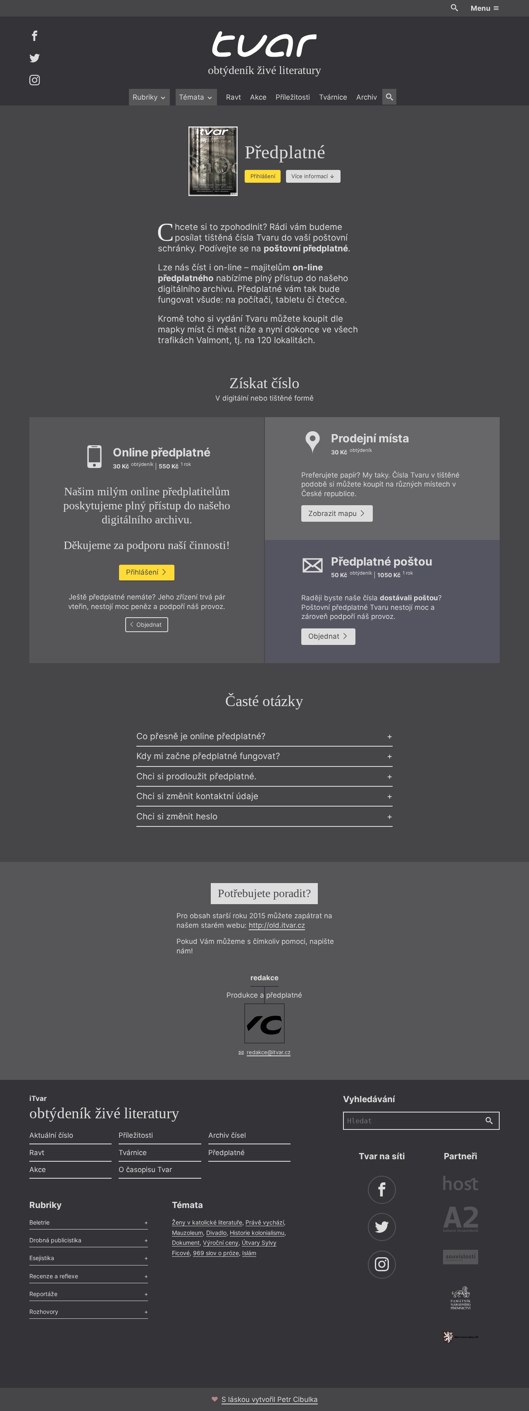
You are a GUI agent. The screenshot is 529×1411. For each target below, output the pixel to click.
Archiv (366, 97)
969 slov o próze (216, 1252)
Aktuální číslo (51, 1135)
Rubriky (146, 97)
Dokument (186, 1242)
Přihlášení (262, 176)
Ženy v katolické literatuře (207, 1222)
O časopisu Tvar (145, 1169)
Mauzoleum (187, 1232)
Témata (192, 97)
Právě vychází (264, 1222)
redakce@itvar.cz (269, 1052)
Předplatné (226, 1152)
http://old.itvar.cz (277, 925)
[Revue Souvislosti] (460, 1258)
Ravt (233, 97)
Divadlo (216, 1232)
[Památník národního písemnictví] (460, 1299)
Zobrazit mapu (333, 513)
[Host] (460, 1184)
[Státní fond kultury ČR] (460, 1337)
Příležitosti (293, 97)
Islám (249, 1252)
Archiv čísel (227, 1135)
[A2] (460, 1221)
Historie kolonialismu (257, 1232)
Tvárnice (333, 97)
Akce (258, 97)
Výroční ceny (220, 1242)
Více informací (309, 176)
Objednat (148, 624)
